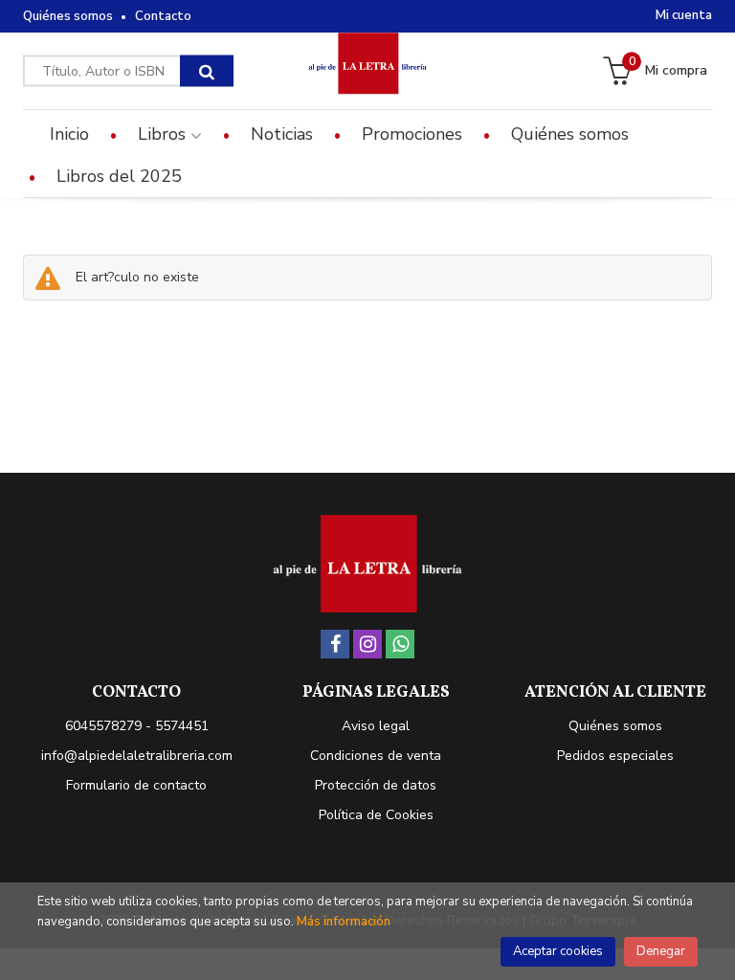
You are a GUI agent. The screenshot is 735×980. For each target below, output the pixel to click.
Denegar (660, 951)
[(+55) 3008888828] (400, 644)
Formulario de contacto (136, 785)
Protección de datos (375, 785)
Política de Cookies (376, 815)
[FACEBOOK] (335, 644)
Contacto (163, 16)
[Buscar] (207, 71)
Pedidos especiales (615, 755)
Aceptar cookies (558, 951)
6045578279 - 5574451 (137, 726)
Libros (164, 133)
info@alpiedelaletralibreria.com (137, 755)
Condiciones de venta (375, 755)
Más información (343, 921)
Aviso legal (376, 726)
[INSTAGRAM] (367, 644)
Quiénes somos (68, 16)
